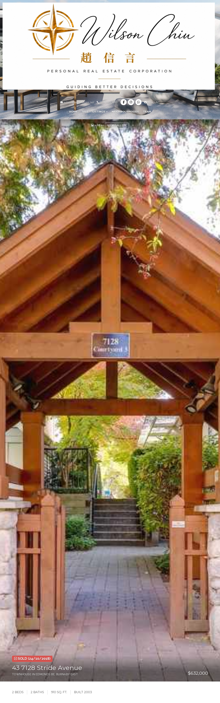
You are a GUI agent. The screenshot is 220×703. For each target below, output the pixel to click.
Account (153, 102)
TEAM (147, 111)
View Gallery (117, 125)
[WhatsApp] (138, 102)
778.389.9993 (108, 102)
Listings (99, 111)
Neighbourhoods (125, 111)
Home (73, 111)
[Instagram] (131, 102)
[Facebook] (124, 102)
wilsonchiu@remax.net (78, 102)
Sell (85, 111)
